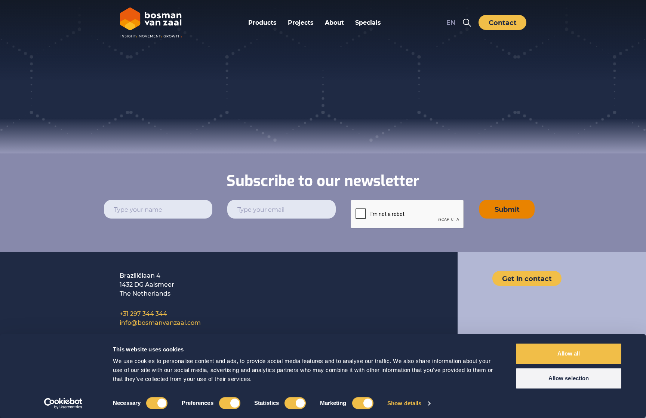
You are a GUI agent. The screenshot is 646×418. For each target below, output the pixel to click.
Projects (301, 22)
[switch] (229, 403)
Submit (507, 209)
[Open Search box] (467, 22)
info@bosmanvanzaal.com (160, 322)
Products (262, 22)
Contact (503, 22)
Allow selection (568, 378)
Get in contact (527, 278)
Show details (404, 403)
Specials (368, 22)
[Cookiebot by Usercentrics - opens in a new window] (63, 403)
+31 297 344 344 (143, 313)
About (334, 22)
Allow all (568, 353)
